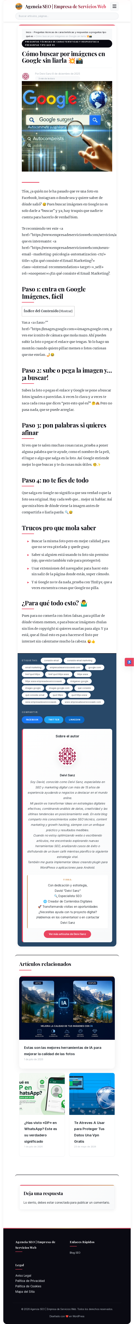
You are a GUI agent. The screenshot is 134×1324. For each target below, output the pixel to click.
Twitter (53, 719)
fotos (88, 348)
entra (49, 289)
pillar (63, 348)
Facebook (32, 719)
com (94, 235)
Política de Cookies (28, 1286)
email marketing (33, 667)
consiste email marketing (79, 660)
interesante (41, 241)
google (60, 329)
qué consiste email (34, 695)
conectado (62, 1202)
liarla (49, 512)
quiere (83, 198)
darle (33, 211)
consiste (52, 261)
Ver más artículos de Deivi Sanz (67, 934)
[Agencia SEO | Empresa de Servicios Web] (18, 6)
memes (74, 348)
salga (56, 458)
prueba (89, 445)
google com (94, 667)
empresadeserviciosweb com (65, 667)
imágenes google (79, 681)
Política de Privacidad (30, 1281)
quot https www (79, 695)
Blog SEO (75, 1252)
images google (33, 688)
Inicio (28, 32)
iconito (39, 335)
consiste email (51, 660)
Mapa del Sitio (25, 1291)
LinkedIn (74, 719)
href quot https (32, 674)
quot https (58, 695)
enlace (63, 342)
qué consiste (84, 688)
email (26, 254)
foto (90, 191)
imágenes (75, 204)
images (49, 329)
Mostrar (65, 311)
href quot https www (59, 674)
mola (74, 335)
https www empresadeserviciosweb (43, 681)
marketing (42, 254)
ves (24, 335)
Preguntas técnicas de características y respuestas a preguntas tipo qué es (62, 43)
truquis (77, 211)
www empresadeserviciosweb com (83, 702)
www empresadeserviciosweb (40, 702)
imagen (93, 370)
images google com (59, 688)
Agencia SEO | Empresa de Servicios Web (65, 6)
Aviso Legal (23, 1275)
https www (82, 674)
